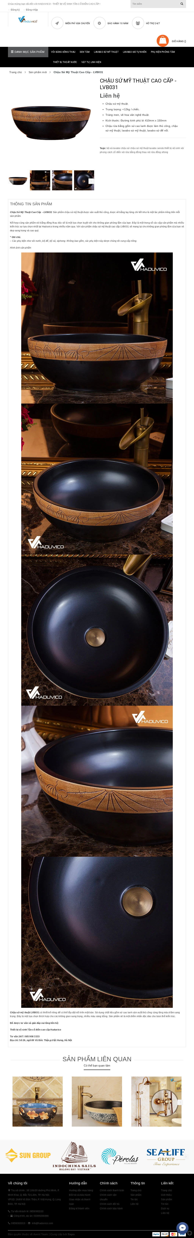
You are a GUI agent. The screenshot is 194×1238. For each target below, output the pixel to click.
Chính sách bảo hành (111, 1208)
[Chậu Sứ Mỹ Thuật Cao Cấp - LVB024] (37, 1102)
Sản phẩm (136, 1195)
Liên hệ (135, 1204)
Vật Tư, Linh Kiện (91, 62)
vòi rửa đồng (154, 152)
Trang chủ (166, 1190)
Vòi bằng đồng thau (63, 52)
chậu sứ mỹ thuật (139, 148)
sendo (160, 148)
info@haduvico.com (42, 1223)
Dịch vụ (165, 1208)
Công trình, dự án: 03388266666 (31, 1216)
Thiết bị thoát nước (65, 62)
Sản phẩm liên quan (97, 1059)
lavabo (153, 148)
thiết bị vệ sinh (172, 148)
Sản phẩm (166, 1199)
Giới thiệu (166, 1195)
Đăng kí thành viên (79, 1208)
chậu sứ (125, 148)
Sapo (71, 1234)
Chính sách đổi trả (110, 1204)
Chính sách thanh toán (112, 1190)
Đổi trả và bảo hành (79, 1195)
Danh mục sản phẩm (29, 52)
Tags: (103, 148)
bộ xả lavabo (113, 148)
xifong (165, 152)
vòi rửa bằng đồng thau (134, 152)
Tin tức (134, 1199)
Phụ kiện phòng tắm (163, 52)
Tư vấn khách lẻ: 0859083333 (27, 1211)
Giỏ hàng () (179, 41)
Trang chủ (136, 1190)
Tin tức (164, 1204)
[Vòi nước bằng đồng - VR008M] (97, 1102)
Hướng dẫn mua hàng (81, 1190)
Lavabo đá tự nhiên (135, 52)
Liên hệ (165, 1213)
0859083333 (18, 1223)
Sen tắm (85, 52)
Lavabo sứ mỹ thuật (106, 52)
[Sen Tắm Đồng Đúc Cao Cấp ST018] (156, 1102)
